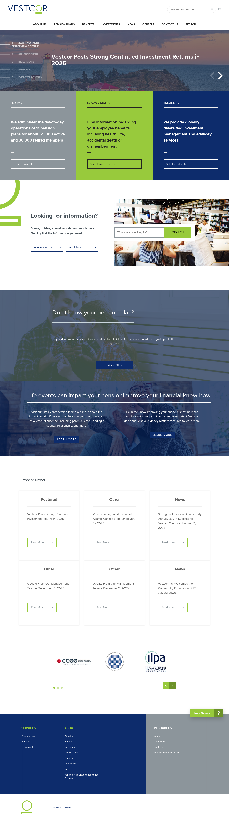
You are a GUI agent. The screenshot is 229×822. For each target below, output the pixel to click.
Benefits (88, 24)
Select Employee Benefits (103, 164)
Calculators (74, 247)
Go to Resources (42, 247)
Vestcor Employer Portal (166, 752)
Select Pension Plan (24, 164)
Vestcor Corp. (72, 752)
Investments (111, 24)
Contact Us (170, 24)
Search (191, 24)
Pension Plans (64, 24)
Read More (37, 542)
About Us (40, 24)
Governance (71, 747)
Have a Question (206, 713)
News (131, 24)
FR (219, 9)
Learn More (114, 365)
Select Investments (176, 164)
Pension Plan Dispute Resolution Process (81, 776)
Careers (148, 24)
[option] (114, 60)
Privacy (68, 741)
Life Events (159, 747)
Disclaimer (67, 808)
